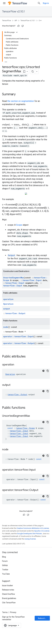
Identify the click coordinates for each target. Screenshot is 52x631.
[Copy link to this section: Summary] (18, 94)
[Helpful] (19, 26)
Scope (19, 225)
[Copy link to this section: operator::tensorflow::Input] (38, 470)
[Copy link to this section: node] (11, 449)
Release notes (8, 590)
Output (11, 255)
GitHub (5, 565)
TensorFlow (6, 20)
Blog (4, 557)
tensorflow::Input (32, 280)
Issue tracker (7, 585)
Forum (5, 561)
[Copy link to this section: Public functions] (28, 408)
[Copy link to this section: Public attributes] (28, 356)
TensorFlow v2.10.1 (13, 11)
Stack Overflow (8, 594)
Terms (5, 612)
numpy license (30, 539)
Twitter (5, 570)
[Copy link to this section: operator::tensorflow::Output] (41, 490)
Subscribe (42, 618)
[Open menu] (4, 3)
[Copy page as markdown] (32, 71)
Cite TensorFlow (9, 603)
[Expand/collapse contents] (16, 32)
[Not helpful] (23, 26)
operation (8, 299)
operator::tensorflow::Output (18, 343)
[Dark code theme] (43, 371)
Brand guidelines (9, 598)
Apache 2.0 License (41, 531)
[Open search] (39, 3)
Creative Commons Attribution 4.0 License (33, 528)
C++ (40, 20)
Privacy (13, 612)
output (6, 308)
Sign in (46, 3)
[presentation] (17, 124)
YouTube (6, 574)
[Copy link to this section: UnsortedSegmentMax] (32, 416)
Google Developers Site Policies (29, 534)
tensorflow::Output (15, 313)
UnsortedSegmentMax (13, 277)
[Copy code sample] (48, 371)
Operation (8, 304)
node (5, 327)
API (16, 20)
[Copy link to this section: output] (13, 385)
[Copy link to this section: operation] (16, 364)
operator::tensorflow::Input (18, 336)
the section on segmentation (20, 101)
